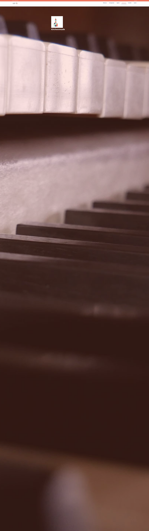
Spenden (135, 2)
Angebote (118, 2)
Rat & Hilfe (129, 2)
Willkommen (105, 2)
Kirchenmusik (124, 2)
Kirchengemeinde (111, 2)
